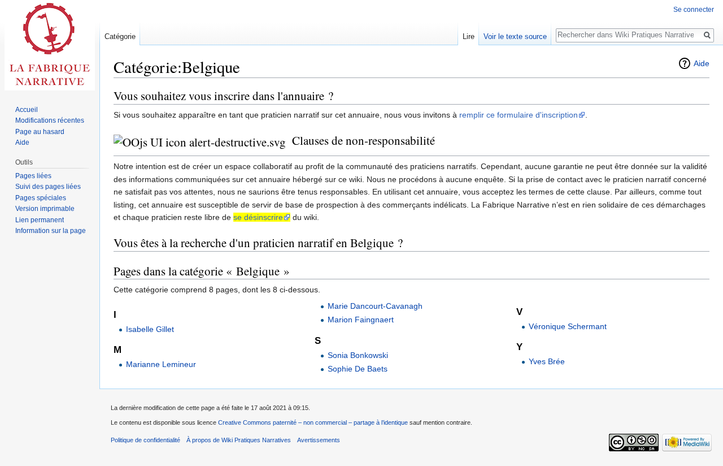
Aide (701, 63)
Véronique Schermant (568, 326)
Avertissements (318, 440)
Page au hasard (39, 132)
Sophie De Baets (357, 368)
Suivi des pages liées (48, 187)
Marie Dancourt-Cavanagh (375, 305)
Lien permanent (39, 220)
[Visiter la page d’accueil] (50, 45)
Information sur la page (50, 231)
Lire (468, 36)
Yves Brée (547, 361)
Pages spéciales (40, 198)
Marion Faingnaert (361, 319)
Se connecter (693, 10)
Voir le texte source (515, 36)
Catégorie (120, 36)
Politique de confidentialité (145, 440)
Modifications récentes (49, 120)
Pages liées (33, 176)
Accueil (26, 110)
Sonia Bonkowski (358, 355)
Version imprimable (45, 209)
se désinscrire (258, 217)
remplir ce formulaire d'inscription (518, 114)
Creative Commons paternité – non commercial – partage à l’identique (313, 422)
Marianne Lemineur (161, 364)
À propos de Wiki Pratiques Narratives (238, 440)
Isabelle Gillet (150, 329)
